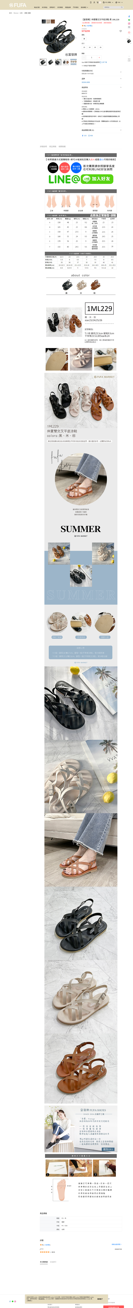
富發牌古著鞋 (86, 82)
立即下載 (104, 62)
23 (84, 47)
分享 (85, 135)
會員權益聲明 (78, 1307)
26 (100, 47)
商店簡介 (50, 1304)
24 (89, 47)
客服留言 (77, 1304)
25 (95, 47)
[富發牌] (20, 5)
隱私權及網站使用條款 (53, 1307)
